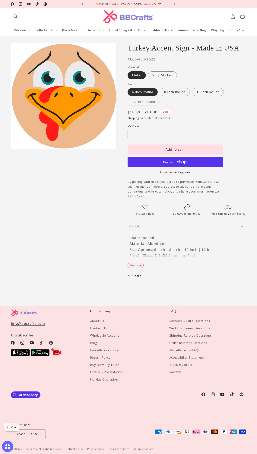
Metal (136, 75)
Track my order (181, 365)
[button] (16, 16)
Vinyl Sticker (162, 75)
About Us (97, 321)
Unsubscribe (22, 335)
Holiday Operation (104, 379)
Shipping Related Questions (190, 335)
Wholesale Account (104, 335)
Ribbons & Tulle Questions (189, 321)
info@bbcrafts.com (28, 323)
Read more (135, 265)
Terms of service (118, 449)
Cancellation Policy (104, 350)
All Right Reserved (50, 449)
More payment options (175, 172)
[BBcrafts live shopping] (56, 354)
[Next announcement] (174, 4)
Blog (93, 343)
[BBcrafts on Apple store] (20, 354)
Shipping (133, 118)
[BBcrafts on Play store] (40, 354)
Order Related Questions (188, 343)
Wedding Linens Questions (189, 328)
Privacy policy (95, 449)
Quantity (133, 125)
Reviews (175, 372)
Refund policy (74, 449)
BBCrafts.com (29, 449)
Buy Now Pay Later (104, 365)
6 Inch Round (142, 92)
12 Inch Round (146, 102)
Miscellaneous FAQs (184, 350)
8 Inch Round (174, 92)
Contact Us (98, 328)
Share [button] (136, 276)
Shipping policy (143, 449)
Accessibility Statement (187, 357)
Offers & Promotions (106, 372)
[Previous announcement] (82, 4)
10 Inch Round (207, 92)
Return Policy (100, 357)
